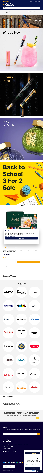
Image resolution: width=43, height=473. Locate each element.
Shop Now (21, 72)
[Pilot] (34, 319)
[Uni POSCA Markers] (21, 305)
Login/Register (36, 1)
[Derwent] (34, 346)
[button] (39, 5)
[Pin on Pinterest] (9, 267)
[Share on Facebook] (6, 267)
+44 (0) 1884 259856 (9, 446)
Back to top (21, 423)
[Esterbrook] (8, 373)
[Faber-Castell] (34, 305)
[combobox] (21, 8)
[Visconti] (21, 333)
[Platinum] (8, 346)
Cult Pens (6, 470)
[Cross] (34, 360)
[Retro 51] (21, 346)
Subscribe (33, 468)
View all (21, 284)
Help (31, 1)
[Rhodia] (21, 387)
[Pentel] (34, 387)
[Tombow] (8, 387)
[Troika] (8, 360)
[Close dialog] (40, 451)
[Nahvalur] (21, 360)
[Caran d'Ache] (8, 333)
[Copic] (34, 292)
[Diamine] (34, 333)
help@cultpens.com (8, 448)
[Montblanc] (21, 319)
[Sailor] (8, 319)
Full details (5, 257)
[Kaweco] (21, 292)
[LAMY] (8, 292)
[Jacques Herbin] (34, 373)
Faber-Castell (5, 247)
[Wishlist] (36, 4)
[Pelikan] (8, 305)
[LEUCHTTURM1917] (21, 373)
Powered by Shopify (10, 470)
